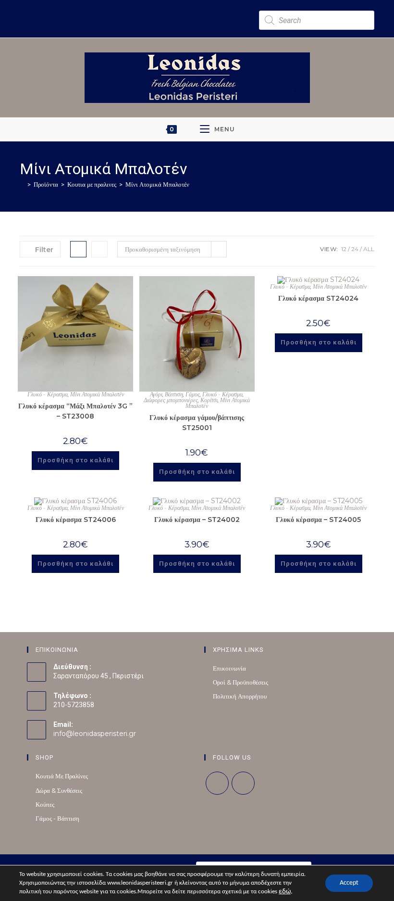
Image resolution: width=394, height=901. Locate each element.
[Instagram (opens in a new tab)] (143, 8)
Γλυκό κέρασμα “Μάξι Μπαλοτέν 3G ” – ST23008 (75, 411)
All (368, 249)
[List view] (99, 249)
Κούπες (45, 804)
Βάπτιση (174, 394)
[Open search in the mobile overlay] (316, 20)
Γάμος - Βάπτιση (57, 818)
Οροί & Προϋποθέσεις (240, 682)
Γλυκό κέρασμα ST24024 (318, 298)
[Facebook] (217, 783)
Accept (349, 883)
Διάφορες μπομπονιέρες (171, 400)
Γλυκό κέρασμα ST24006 (76, 519)
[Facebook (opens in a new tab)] (135, 8)
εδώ (285, 891)
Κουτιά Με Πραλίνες (62, 776)
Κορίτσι (209, 400)
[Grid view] (78, 249)
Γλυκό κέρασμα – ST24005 (318, 519)
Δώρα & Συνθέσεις (59, 790)
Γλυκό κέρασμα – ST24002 (197, 519)
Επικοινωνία (229, 668)
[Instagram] (243, 783)
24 (354, 249)
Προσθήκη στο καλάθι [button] (75, 460)
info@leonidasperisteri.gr (94, 733)
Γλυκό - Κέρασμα (47, 394)
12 (343, 249)
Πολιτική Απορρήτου (240, 696)
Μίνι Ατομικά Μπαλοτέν (157, 184)
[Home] (22, 184)
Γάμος (192, 394)
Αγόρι (156, 394)
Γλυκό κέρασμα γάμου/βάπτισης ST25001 (196, 422)
